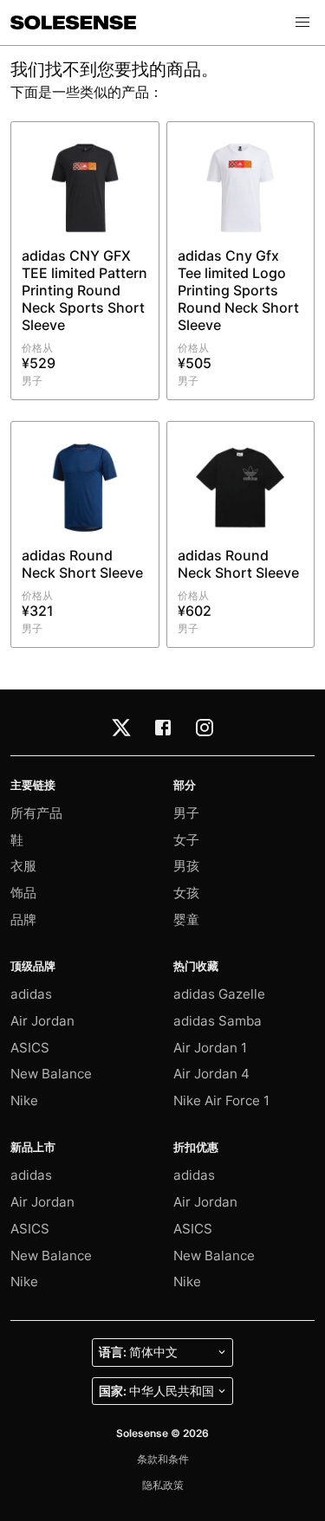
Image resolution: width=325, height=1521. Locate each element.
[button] (302, 22)
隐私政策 (163, 1485)
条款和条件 (163, 1459)
